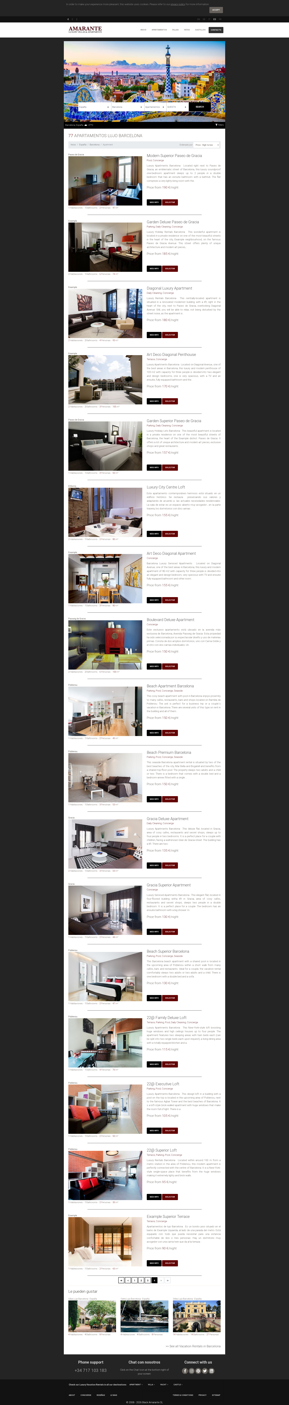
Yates (187, 30)
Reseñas (101, 1395)
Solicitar (170, 202)
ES (214, 19)
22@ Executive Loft (163, 1084)
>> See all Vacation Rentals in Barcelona (193, 1346)
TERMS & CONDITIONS (183, 1395)
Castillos (200, 30)
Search (200, 107)
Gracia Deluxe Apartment (167, 818)
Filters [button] (221, 125)
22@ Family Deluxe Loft (166, 1017)
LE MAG (113, 1395)
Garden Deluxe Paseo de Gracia (173, 222)
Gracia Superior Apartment (169, 885)
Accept (216, 10)
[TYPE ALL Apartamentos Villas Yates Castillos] (155, 106)
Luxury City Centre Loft (166, 487)
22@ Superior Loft (162, 1150)
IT (209, 19)
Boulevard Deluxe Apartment (170, 619)
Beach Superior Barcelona (168, 951)
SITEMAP (216, 1395)
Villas (175, 30)
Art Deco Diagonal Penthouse (171, 354)
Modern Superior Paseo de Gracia (174, 155)
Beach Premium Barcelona (169, 752)
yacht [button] (163, 1385)
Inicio (143, 30)
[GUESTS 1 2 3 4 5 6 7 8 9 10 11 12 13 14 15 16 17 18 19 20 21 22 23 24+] (177, 106)
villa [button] (150, 1385)
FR (220, 19)
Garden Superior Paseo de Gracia (174, 421)
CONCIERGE (86, 1395)
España (82, 144)
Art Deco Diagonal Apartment (171, 553)
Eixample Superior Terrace (168, 1216)
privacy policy (178, 4)
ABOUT (72, 1395)
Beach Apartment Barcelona (170, 686)
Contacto (216, 30)
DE (204, 19)
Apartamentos (159, 30)
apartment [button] (135, 1385)
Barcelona (94, 144)
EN (198, 19)
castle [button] (177, 1385)
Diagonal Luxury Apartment (169, 288)
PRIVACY (203, 1395)
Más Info (154, 202)
